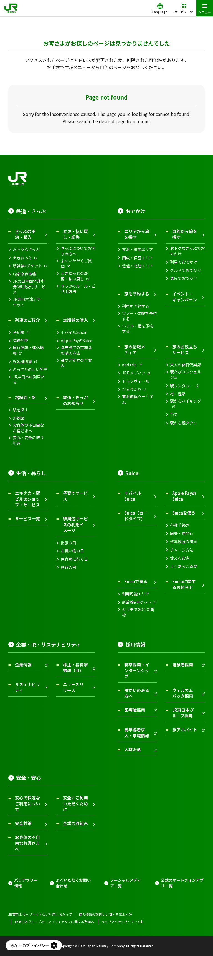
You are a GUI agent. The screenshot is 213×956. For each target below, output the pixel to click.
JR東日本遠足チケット (27, 302)
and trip (129, 364)
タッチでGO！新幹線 (138, 612)
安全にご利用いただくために (75, 803)
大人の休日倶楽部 (185, 364)
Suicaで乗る (136, 581)
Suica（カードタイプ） (136, 516)
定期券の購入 (75, 320)
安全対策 (23, 823)
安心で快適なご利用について (27, 803)
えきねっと (22, 257)
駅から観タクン (183, 423)
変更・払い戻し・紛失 (75, 234)
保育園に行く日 (74, 559)
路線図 (18, 418)
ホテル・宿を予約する (137, 328)
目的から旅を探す (184, 234)
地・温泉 (178, 393)
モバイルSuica (73, 332)
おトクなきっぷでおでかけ (187, 251)
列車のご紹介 (27, 320)
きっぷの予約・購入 (25, 234)
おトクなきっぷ (26, 249)
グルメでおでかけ (185, 270)
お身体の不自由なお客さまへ (28, 428)
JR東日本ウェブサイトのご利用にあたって (40, 914)
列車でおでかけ (183, 262)
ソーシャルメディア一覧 (125, 883)
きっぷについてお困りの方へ (78, 251)
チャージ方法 (181, 550)
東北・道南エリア (137, 249)
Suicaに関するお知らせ (184, 584)
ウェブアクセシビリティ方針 (122, 922)
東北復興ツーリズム (137, 399)
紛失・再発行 (181, 533)
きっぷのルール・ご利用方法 (78, 289)
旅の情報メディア (134, 349)
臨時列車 (20, 340)
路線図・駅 (25, 397)
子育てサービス (75, 496)
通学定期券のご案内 (76, 363)
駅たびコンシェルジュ (185, 374)
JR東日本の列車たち (29, 379)
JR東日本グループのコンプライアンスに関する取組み (54, 922)
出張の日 (68, 542)
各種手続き (179, 525)
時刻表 (18, 332)
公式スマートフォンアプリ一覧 (182, 883)
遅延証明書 (22, 361)
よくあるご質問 (183, 566)
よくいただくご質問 (76, 263)
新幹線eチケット (27, 266)
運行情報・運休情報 (28, 350)
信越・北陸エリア (137, 266)
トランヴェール (135, 381)
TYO (174, 414)
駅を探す (20, 410)
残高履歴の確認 (183, 541)
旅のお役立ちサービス (184, 349)
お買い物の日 (72, 550)
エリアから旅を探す (136, 234)
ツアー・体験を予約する (139, 316)
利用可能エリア (135, 594)
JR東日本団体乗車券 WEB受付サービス (29, 287)
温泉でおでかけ (183, 278)
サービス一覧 (27, 519)
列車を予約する (135, 306)
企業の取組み (75, 823)
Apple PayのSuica (76, 340)
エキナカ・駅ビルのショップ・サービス (27, 499)
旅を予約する (136, 294)
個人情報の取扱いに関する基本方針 (105, 914)
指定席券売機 (24, 274)
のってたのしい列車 (30, 369)
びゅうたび (131, 389)
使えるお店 (179, 558)
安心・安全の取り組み (28, 440)
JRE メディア (133, 373)
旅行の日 (68, 567)
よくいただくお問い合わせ (73, 883)
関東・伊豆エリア (137, 257)
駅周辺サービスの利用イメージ (75, 524)
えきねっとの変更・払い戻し (74, 276)
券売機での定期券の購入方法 (76, 350)
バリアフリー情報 (25, 883)
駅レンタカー (181, 385)
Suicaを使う (184, 513)
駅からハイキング (185, 401)
